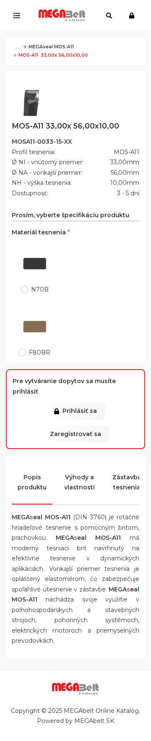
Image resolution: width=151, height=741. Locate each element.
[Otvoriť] (18, 15)
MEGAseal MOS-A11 (51, 47)
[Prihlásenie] (133, 15)
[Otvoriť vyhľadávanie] (109, 15)
